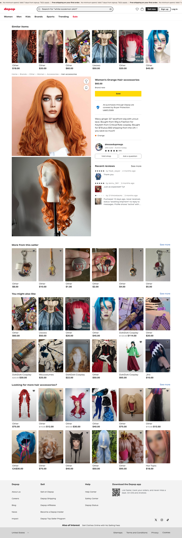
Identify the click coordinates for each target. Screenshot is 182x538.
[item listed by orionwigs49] (104, 446)
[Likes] (137, 9)
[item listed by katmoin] (104, 355)
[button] (123, 151)
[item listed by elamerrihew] (77, 355)
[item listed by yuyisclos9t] (104, 404)
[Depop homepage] (9, 9)
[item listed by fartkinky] (131, 313)
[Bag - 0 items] (142, 9)
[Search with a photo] (110, 9)
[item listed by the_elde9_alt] (77, 404)
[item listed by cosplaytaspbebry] (51, 446)
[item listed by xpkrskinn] (157, 355)
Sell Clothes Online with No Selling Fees (101, 525)
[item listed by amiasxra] (104, 313)
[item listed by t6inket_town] (24, 313)
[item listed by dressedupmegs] (24, 264)
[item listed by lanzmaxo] (24, 446)
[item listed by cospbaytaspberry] (24, 404)
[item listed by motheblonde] (157, 313)
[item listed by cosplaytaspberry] (131, 446)
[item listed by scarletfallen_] (51, 313)
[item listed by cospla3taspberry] (131, 404)
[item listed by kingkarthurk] (77, 446)
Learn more (108, 110)
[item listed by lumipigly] (131, 355)
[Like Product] (34, 32)
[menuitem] (8, 16)
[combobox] (75, 9)
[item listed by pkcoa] (51, 355)
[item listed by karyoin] (51, 404)
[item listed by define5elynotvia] (157, 446)
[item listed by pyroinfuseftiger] (77, 313)
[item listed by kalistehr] (157, 404)
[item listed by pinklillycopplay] (24, 355)
